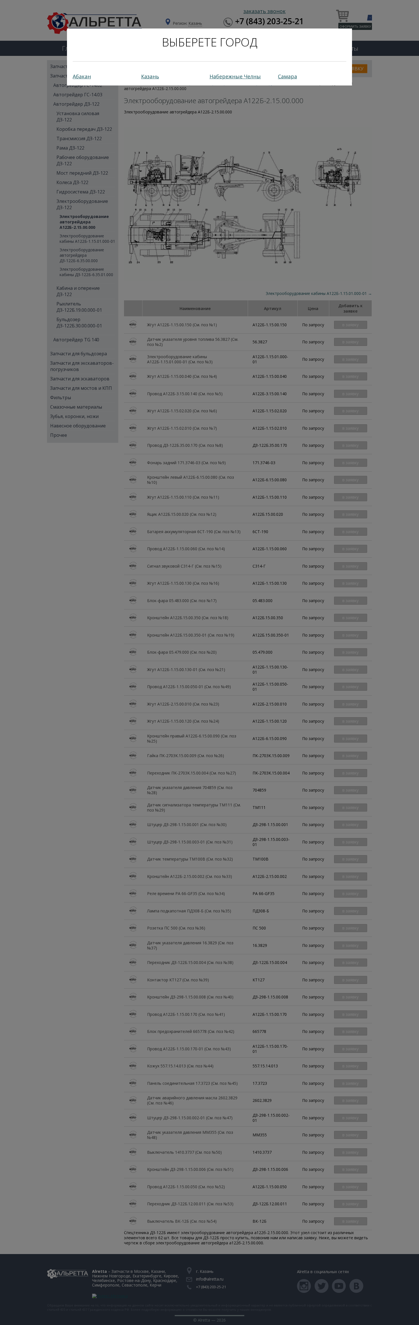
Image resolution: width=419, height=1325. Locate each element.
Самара (287, 76)
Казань (150, 76)
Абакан (82, 76)
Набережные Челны (235, 76)
